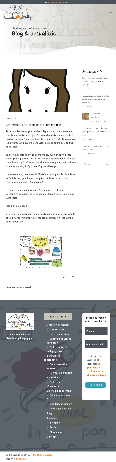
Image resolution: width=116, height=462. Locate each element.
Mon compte (57, 431)
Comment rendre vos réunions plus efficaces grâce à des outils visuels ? (95, 81)
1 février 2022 (11, 118)
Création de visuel (60, 334)
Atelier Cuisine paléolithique (97, 115)
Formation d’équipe (61, 372)
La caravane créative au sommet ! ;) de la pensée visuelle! (96, 148)
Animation (53, 377)
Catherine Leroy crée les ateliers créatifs (34, 125)
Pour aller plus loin (60, 408)
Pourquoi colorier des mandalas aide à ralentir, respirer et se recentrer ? (95, 99)
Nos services (57, 329)
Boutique (52, 417)
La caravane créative (59, 390)
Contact (51, 436)
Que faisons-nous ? (61, 403)
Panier (53, 427)
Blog (49, 413)
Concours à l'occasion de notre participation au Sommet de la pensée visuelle (95, 131)
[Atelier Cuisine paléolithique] (85, 116)
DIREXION (21, 458)
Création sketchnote (59, 324)
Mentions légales (42, 454)
